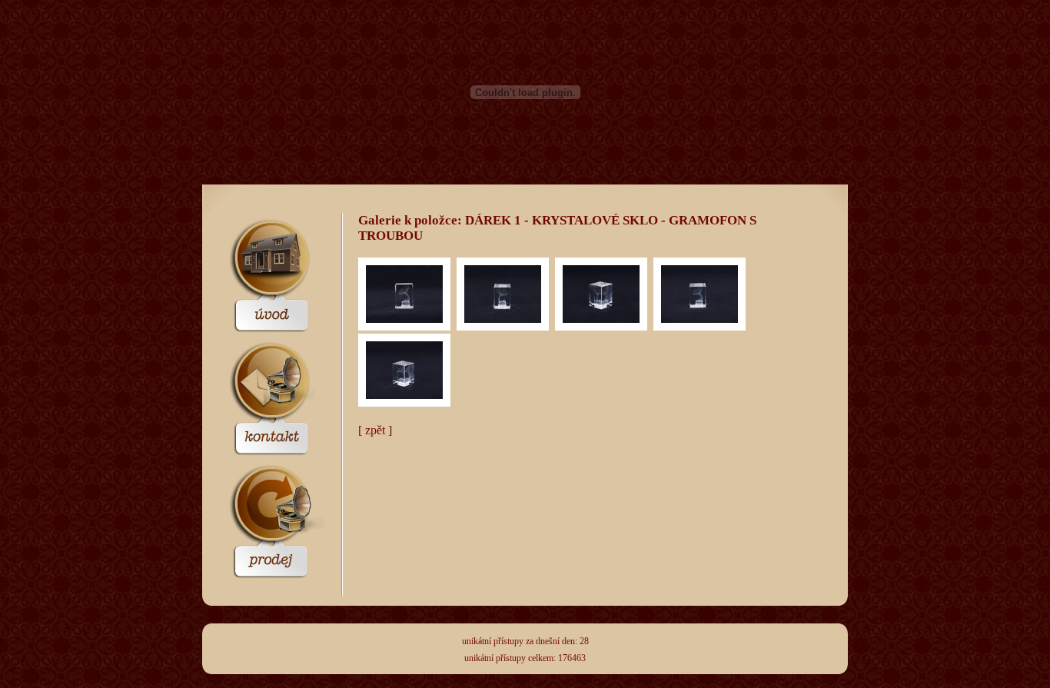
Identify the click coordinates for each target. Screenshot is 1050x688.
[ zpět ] (375, 430)
